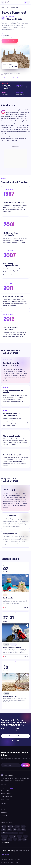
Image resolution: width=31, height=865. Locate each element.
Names (15, 832)
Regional (19, 94)
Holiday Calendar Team (9, 75)
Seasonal (4, 839)
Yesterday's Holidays (6, 793)
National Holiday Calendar (7, 796)
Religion (19, 836)
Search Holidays (5, 799)
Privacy (11, 862)
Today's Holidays (7, 788)
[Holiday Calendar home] (8, 2)
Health (23, 829)
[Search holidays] (25, 2)
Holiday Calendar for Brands (14, 736)
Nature (21, 832)
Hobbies (4, 832)
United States (21, 87)
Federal (9, 829)
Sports (10, 839)
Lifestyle (10, 832)
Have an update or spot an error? (11, 77)
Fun (19, 829)
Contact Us (3, 809)
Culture (4, 94)
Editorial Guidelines (5, 862)
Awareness (10, 826)
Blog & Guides (4, 818)
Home (3, 7)
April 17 (7, 7)
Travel (24, 839)
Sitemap (16, 862)
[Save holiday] (27, 576)
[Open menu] (2, 2)
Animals (3, 826)
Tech (20, 839)
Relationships (12, 836)
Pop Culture (4, 836)
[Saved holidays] (28, 2)
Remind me (8, 35)
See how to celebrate (8, 40)
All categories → (5, 842)
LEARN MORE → (5, 854)
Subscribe (25, 765)
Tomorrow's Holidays (6, 790)
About (2, 807)
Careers (23, 826)
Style (15, 839)
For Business (4, 812)
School (25, 836)
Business (17, 826)
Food (15, 829)
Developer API (15, 740)
